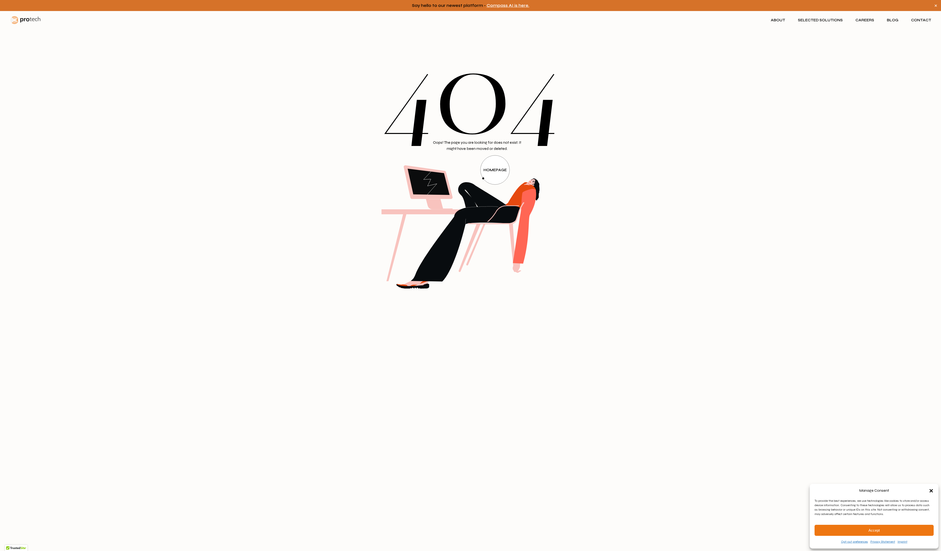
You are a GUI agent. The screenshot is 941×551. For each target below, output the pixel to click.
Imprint (902, 541)
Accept (874, 530)
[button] (931, 490)
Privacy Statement (882, 541)
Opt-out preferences (854, 541)
